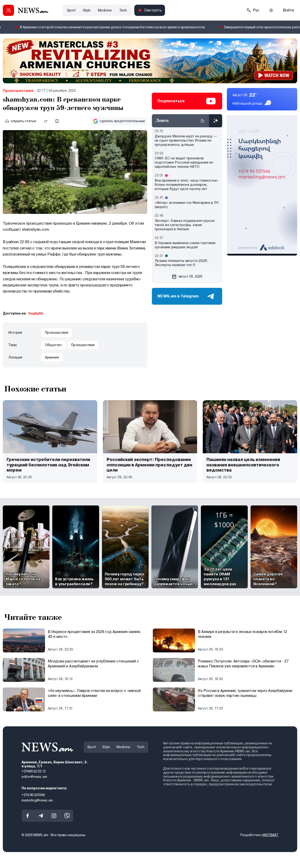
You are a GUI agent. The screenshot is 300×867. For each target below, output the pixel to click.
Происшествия (18, 90)
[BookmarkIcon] (57, 121)
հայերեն (36, 313)
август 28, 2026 (190, 276)
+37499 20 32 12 (34, 771)
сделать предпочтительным (122, 121)
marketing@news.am (37, 800)
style (86, 10)
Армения (52, 357)
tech (123, 10)
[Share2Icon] (45, 121)
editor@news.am (34, 777)
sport (71, 10)
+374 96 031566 (33, 795)
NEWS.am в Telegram (178, 296)
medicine (105, 10)
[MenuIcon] (8, 10)
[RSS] (202, 120)
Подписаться (171, 101)
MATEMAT (270, 835)
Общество (53, 345)
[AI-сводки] (215, 120)
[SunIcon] (271, 10)
